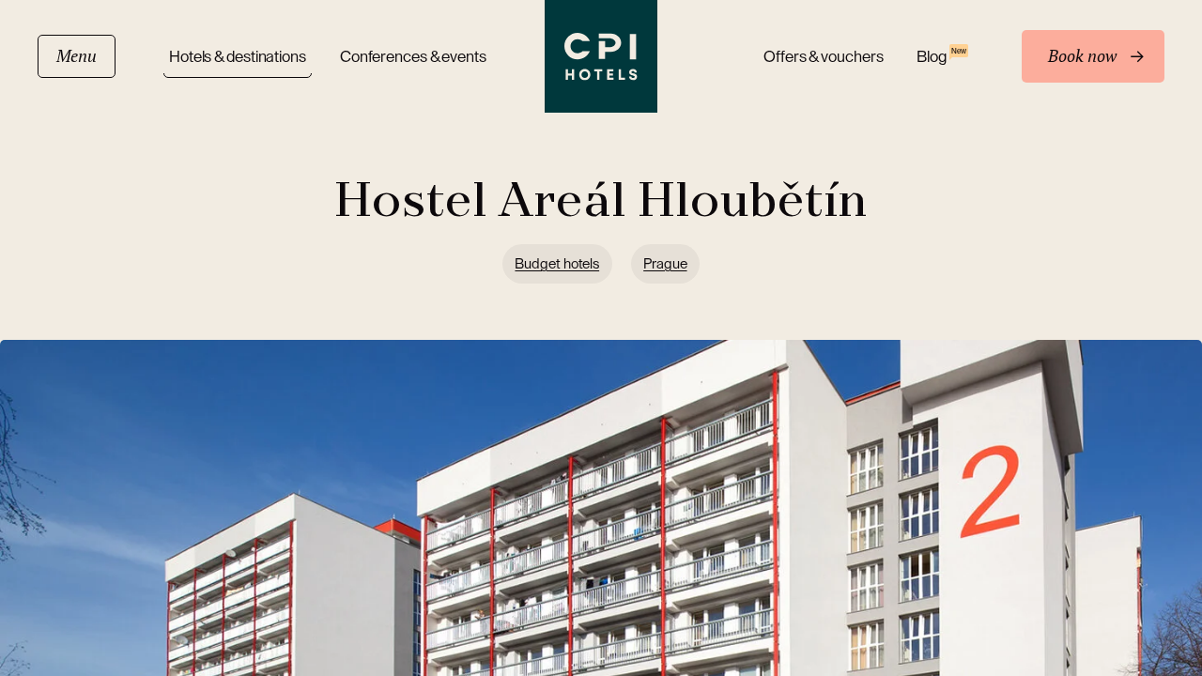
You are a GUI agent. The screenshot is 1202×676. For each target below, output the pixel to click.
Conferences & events (413, 57)
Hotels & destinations (237, 57)
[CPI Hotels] (601, 56)
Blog (941, 56)
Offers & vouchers (823, 57)
